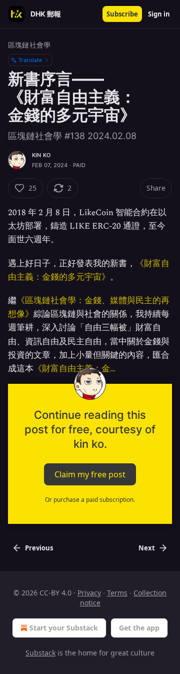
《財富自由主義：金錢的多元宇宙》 (89, 270)
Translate (30, 60)
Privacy (89, 592)
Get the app (139, 627)
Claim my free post (90, 474)
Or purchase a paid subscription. (90, 499)
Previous (39, 547)
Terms (117, 592)
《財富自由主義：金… (75, 368)
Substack (41, 652)
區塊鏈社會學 (29, 45)
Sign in (159, 14)
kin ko (41, 155)
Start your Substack (64, 627)
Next (146, 547)
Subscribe (122, 14)
